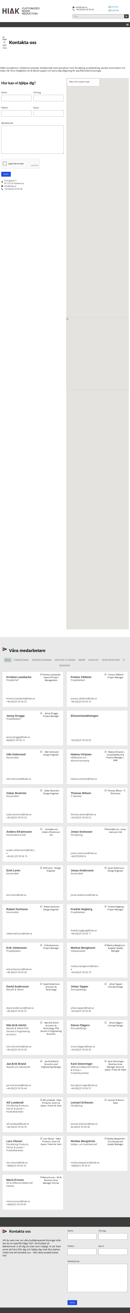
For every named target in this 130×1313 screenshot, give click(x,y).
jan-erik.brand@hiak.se (18, 1085)
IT (124, 660)
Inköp (81, 660)
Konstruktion (111, 660)
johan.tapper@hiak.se (82, 1007)
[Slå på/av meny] (127, 24)
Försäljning (21, 660)
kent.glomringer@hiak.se (84, 1085)
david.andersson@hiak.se (20, 1007)
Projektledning (42, 660)
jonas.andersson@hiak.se (84, 894)
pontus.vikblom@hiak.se (84, 698)
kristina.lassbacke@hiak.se (20, 698)
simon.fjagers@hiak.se (83, 1046)
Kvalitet (93, 660)
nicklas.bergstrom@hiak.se (85, 1162)
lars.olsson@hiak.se (17, 1162)
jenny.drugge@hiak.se (18, 737)
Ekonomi (64, 666)
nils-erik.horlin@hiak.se (18, 1046)
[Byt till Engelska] (113, 10)
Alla (7, 660)
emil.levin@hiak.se (16, 894)
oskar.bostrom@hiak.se (18, 814)
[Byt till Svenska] (113, 7)
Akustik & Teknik (65, 660)
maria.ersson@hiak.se (18, 1201)
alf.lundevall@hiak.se (17, 1123)
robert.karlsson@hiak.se (19, 933)
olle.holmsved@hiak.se (18, 778)
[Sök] (126, 16)
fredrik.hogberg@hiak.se (84, 930)
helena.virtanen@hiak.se (84, 778)
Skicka (6, 174)
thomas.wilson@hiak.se (83, 814)
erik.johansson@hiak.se (19, 969)
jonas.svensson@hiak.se (84, 853)
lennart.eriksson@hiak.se (84, 1123)
